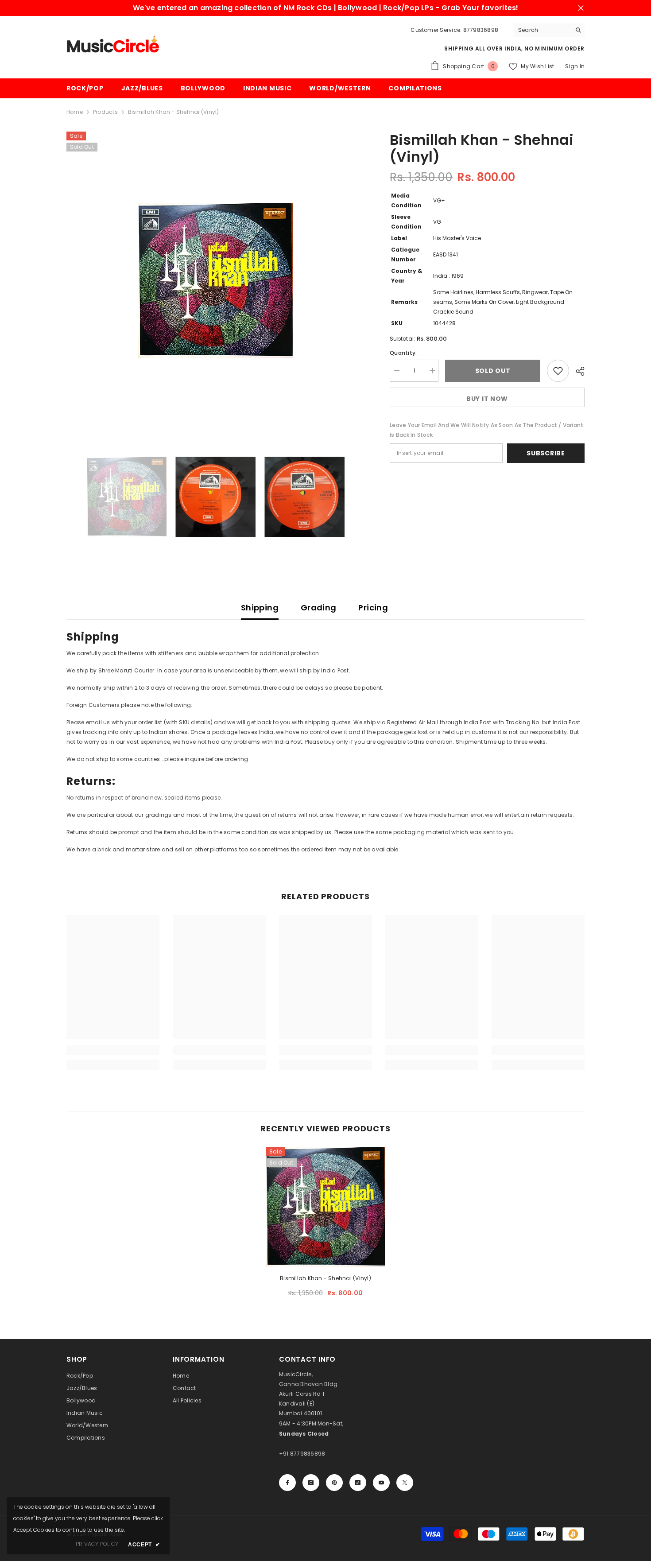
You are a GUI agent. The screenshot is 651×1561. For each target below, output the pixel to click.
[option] (215, 280)
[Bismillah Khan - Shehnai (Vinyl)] (325, 1207)
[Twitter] (404, 1482)
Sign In (575, 66)
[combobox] (542, 30)
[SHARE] (577, 371)
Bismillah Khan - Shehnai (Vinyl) (325, 1278)
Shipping (260, 607)
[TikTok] (357, 1482)
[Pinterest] (334, 1482)
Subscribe (546, 453)
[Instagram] (310, 1482)
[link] (112, 1050)
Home (74, 112)
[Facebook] (287, 1482)
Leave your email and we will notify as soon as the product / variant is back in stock (486, 430)
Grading (319, 607)
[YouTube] (381, 1482)
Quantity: (403, 353)
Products (105, 112)
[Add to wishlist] (558, 371)
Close (581, 8)
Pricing (373, 607)
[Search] (549, 30)
